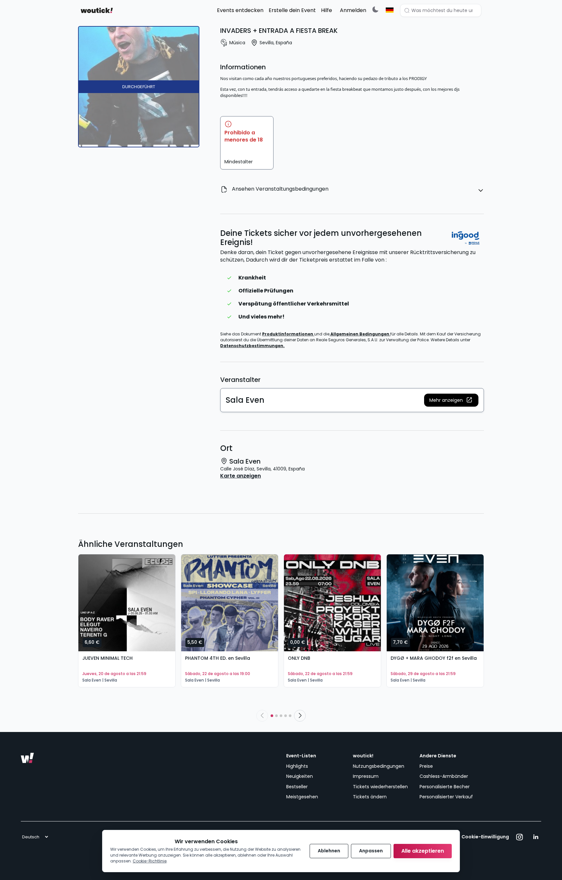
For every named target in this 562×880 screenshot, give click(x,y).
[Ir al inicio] (27, 758)
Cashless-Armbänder (444, 776)
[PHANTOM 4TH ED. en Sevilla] (229, 602)
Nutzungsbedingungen (378, 766)
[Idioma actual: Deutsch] (389, 10)
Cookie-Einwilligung (485, 837)
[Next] (300, 716)
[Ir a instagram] (519, 837)
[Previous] (262, 716)
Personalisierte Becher (445, 786)
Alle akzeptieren (422, 851)
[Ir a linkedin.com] (535, 837)
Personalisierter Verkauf (446, 796)
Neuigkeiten (299, 776)
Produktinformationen (288, 334)
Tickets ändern (370, 796)
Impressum (366, 776)
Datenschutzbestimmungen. (252, 345)
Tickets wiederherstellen (380, 786)
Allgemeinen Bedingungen (360, 334)
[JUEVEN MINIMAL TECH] (126, 602)
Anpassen (371, 850)
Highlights (297, 766)
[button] (451, 400)
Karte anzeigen (240, 476)
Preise (426, 766)
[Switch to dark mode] (375, 9)
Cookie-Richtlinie (150, 861)
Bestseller (297, 786)
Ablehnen (329, 850)
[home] (97, 10)
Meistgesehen (302, 796)
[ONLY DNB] (332, 602)
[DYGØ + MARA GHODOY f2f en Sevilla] (435, 602)
